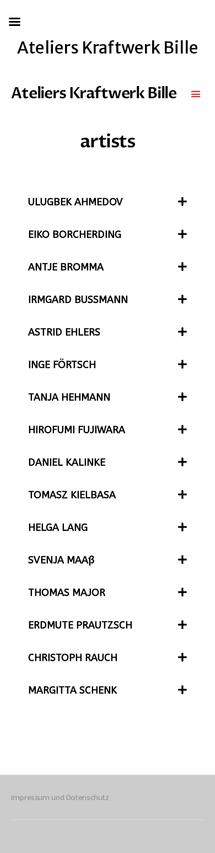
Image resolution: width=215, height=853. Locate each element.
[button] (107, 202)
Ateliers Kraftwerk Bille (93, 93)
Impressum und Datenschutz (60, 797)
